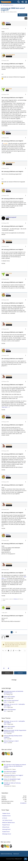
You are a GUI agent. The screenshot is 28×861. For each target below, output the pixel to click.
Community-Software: (14, 858)
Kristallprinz (23, 803)
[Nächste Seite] (16, 632)
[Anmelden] (22, 2)
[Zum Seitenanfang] (25, 859)
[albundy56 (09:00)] (11, 753)
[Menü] (26, 1)
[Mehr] (25, 28)
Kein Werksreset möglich (10, 771)
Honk (5, 724)
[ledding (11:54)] (9, 753)
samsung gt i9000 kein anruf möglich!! (13, 775)
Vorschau (7, 673)
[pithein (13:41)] (6, 753)
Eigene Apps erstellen (9, 696)
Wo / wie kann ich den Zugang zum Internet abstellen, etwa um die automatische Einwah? (15, 766)
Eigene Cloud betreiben (10, 709)
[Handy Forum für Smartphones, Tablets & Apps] (5, 1)
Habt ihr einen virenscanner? (11, 700)
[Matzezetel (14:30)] (3, 753)
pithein (5, 702)
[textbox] (14, 659)
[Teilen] (26, 18)
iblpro (4, 12)
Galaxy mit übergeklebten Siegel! (12, 779)
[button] (4, 668)
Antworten (20, 673)
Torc (5, 694)
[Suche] (18, 1)
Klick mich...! (5, 407)
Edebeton (16, 599)
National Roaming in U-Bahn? (11, 741)
